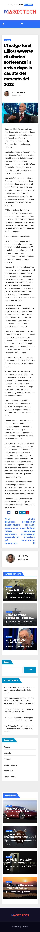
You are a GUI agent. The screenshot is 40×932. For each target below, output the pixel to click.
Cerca (6, 662)
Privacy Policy (16, 927)
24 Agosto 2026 (14, 815)
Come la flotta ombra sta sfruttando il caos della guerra (19, 593)
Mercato (7, 40)
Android (7, 747)
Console (7, 753)
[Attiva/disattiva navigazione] (21, 24)
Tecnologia (8, 771)
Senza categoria (10, 765)
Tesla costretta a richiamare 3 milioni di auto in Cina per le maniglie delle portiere (19, 690)
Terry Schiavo (19, 93)
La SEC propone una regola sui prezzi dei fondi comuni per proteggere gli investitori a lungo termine (27, 529)
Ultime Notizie (9, 777)
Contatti (25, 927)
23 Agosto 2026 (14, 892)
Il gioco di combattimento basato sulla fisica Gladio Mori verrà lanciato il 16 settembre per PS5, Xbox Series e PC (19, 700)
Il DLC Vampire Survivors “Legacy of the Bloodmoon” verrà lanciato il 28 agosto (18, 728)
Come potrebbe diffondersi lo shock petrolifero (19, 617)
